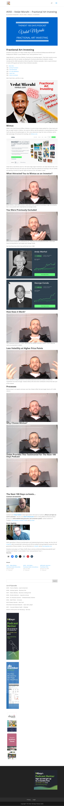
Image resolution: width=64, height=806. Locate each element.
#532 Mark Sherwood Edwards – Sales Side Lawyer (19, 604)
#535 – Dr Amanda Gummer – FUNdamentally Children (20, 597)
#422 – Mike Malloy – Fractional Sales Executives (13, 566)
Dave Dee (11, 66)
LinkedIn (36, 546)
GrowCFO (9, 544)
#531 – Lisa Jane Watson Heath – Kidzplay (17, 607)
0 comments (36, 14)
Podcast (30, 14)
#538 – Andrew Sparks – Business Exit (16, 590)
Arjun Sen (12, 73)
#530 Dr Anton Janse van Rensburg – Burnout (18, 609)
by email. (32, 520)
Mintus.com (34, 134)
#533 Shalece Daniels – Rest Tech (15, 602)
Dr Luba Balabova (14, 71)
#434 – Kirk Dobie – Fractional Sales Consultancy (30, 566)
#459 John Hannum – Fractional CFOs (45, 566)
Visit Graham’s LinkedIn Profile (19, 520)
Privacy (29, 799)
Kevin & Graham (13, 75)
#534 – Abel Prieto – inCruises (14, 600)
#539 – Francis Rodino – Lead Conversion (17, 588)
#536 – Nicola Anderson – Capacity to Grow (17, 595)
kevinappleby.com (47, 546)
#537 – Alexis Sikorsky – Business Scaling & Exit (18, 592)
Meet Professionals (28, 516)
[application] (32, 189)
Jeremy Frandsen (13, 67)
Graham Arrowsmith (13, 14)
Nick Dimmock (13, 69)
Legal (34, 799)
